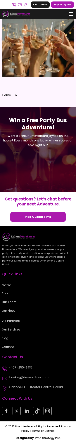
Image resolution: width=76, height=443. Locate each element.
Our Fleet (8, 311)
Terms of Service (43, 431)
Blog (5, 338)
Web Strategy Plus (48, 438)
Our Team (9, 302)
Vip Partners (11, 321)
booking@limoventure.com (20, 4)
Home (6, 95)
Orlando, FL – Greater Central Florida (25, 4)
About (6, 293)
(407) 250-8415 (14, 4)
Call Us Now (40, 4)
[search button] (71, 14)
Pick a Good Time (38, 217)
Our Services (11, 329)
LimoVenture (24, 426)
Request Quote (62, 4)
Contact (8, 347)
